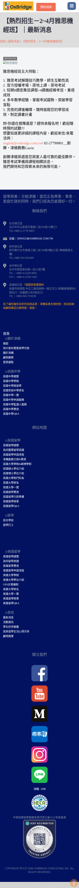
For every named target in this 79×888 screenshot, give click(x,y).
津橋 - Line (40, 789)
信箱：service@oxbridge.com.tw (31, 238)
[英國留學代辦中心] (19, 6)
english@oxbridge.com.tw (22, 143)
